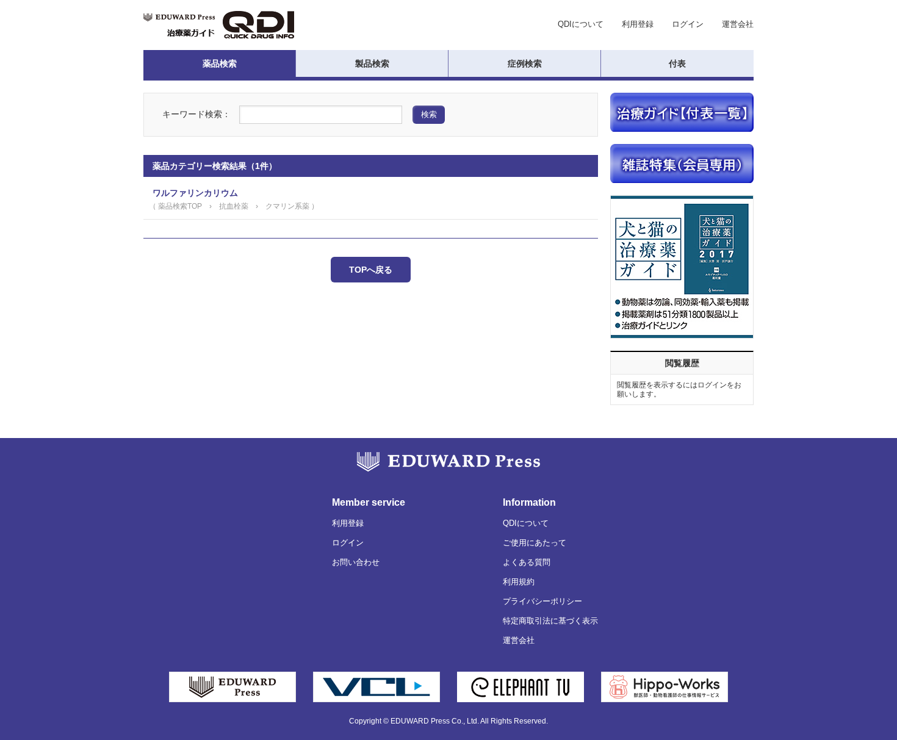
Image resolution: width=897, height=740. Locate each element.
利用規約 (519, 581)
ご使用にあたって (534, 542)
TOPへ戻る (370, 270)
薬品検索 (220, 63)
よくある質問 (526, 562)
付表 (677, 63)
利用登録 (638, 24)
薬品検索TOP (180, 206)
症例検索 (525, 63)
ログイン (688, 24)
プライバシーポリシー (542, 601)
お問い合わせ (356, 562)
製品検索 (372, 63)
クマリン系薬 (287, 206)
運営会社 (738, 24)
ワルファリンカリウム (195, 193)
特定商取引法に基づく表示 (550, 620)
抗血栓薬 (233, 206)
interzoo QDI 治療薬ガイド (218, 24)
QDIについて (580, 24)
